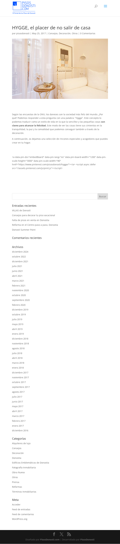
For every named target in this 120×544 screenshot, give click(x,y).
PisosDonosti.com (50, 539)
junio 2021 (17, 270)
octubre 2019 (19, 314)
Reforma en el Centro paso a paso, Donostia (35, 224)
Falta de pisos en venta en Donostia (30, 220)
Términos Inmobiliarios (24, 491)
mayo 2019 (17, 324)
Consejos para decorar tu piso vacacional (33, 215)
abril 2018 (17, 357)
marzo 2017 (18, 416)
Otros (75, 33)
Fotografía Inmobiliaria (24, 467)
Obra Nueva (18, 472)
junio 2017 (17, 401)
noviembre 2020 (20, 290)
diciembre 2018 (20, 338)
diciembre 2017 (20, 372)
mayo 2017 (17, 406)
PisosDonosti (87, 539)
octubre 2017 (19, 382)
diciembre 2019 (20, 309)
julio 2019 (17, 319)
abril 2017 (17, 411)
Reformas (17, 486)
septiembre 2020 (21, 300)
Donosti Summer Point (23, 229)
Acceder (16, 504)
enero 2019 (18, 333)
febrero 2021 (18, 285)
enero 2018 (18, 367)
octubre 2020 (19, 295)
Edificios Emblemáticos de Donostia (30, 462)
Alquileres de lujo (21, 443)
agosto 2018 (18, 348)
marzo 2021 (18, 280)
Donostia (16, 457)
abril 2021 (17, 275)
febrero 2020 (18, 304)
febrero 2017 (18, 420)
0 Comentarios (87, 33)
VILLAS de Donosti (21, 210)
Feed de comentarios (23, 514)
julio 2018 (17, 353)
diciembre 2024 (20, 251)
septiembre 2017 (21, 386)
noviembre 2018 (20, 343)
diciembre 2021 (20, 261)
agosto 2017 (18, 391)
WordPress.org (19, 518)
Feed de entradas (21, 509)
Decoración (65, 33)
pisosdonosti (23, 33)
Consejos (53, 33)
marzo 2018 (18, 362)
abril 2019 (17, 329)
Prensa (15, 482)
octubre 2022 (19, 256)
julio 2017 (17, 396)
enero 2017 (18, 425)
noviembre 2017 (20, 377)
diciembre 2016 (20, 430)
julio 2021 (17, 266)
